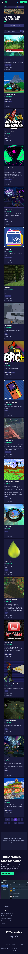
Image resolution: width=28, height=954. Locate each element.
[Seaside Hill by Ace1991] (14, 788)
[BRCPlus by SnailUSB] (14, 351)
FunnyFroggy (9, 289)
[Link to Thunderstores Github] (16, 937)
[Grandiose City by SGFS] (14, 155)
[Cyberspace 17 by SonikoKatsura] (14, 428)
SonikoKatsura (9, 442)
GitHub (3, 923)
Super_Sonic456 (10, 686)
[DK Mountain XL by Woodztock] (14, 82)
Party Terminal (9, 759)
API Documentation (7, 913)
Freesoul (8, 133)
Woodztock (9, 96)
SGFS (7, 170)
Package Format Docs (7, 916)
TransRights (9, 211)
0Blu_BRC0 (8, 483)
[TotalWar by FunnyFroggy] (14, 275)
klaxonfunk (8, 327)
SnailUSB (8, 366)
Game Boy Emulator (11, 402)
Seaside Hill (8, 800)
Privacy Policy (15, 944)
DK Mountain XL (9, 94)
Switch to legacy (18, 2)
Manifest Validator (6, 918)
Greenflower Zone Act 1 (12, 684)
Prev (8, 819)
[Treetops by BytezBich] (14, 45)
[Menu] (2, 2)
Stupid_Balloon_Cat (11, 760)
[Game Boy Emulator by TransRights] (14, 390)
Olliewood (7, 526)
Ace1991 (8, 802)
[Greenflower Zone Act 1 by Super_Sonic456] (14, 671)
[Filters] (22, 31)
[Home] (6, 2)
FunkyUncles (9, 251)
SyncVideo (8, 642)
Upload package (15, 25)
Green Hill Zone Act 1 (11, 599)
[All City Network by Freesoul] (14, 119)
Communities (5, 906)
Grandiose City (9, 168)
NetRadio (7, 249)
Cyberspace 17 (9, 440)
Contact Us (7, 944)
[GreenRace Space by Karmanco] (14, 708)
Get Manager (6, 873)
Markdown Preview (6, 921)
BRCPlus (7, 364)
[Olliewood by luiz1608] (14, 514)
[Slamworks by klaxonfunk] (14, 313)
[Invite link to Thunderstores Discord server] (11, 937)
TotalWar (7, 287)
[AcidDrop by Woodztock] (14, 549)
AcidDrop (7, 561)
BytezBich (8, 60)
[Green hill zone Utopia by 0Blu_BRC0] (14, 469)
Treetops (7, 58)
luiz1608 (8, 528)
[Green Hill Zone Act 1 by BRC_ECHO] (14, 587)
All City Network (9, 131)
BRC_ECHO (8, 601)
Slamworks (8, 325)
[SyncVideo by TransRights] (14, 630)
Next (20, 823)
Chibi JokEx (8, 209)
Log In (24, 2)
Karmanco (8, 722)
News (22, 944)
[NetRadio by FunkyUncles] (14, 237)
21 (15, 823)
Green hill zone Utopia (11, 481)
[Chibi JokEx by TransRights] (14, 197)
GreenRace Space (10, 720)
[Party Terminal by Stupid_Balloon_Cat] (14, 746)
